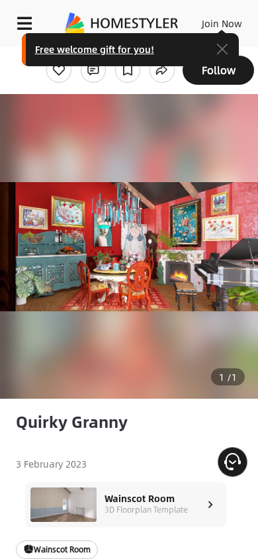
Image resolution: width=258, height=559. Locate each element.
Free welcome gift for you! (94, 49)
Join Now (222, 23)
